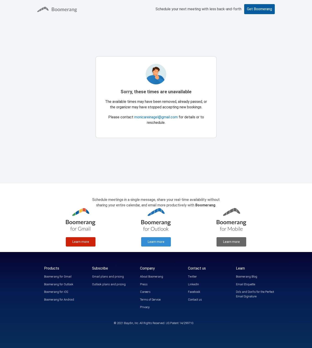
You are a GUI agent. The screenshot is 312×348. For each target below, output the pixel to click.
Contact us (195, 299)
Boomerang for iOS (56, 291)
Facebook (194, 291)
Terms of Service (150, 299)
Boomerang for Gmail (57, 276)
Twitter (192, 276)
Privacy (145, 307)
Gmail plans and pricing (108, 276)
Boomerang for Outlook (58, 284)
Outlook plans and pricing (109, 284)
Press (144, 284)
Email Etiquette (245, 284)
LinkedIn (193, 284)
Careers (145, 291)
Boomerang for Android (59, 299)
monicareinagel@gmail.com (156, 117)
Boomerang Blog (246, 276)
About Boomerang (151, 276)
